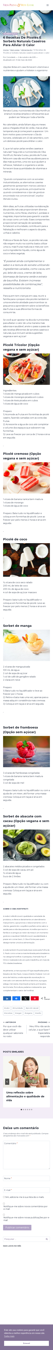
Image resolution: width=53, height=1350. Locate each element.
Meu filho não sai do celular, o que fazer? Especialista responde (39, 1029)
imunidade (18, 1008)
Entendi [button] (26, 1343)
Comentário (11, 1143)
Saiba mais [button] (9, 1336)
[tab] (21, 1109)
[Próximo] (46, 1082)
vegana (28, 1013)
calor (7, 1008)
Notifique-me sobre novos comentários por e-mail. (25, 1207)
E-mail (8, 1190)
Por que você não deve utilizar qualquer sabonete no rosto (13, 1029)
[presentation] (26, 1072)
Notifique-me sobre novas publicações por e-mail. (26, 1218)
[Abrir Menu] (47, 5)
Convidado (11, 57)
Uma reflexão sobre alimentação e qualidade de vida (25, 1096)
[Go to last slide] (7, 1082)
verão (38, 1013)
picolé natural (32, 1008)
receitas (8, 1013)
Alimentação (10, 34)
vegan (18, 1013)
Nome (8, 1178)
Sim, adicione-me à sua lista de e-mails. (24, 1197)
